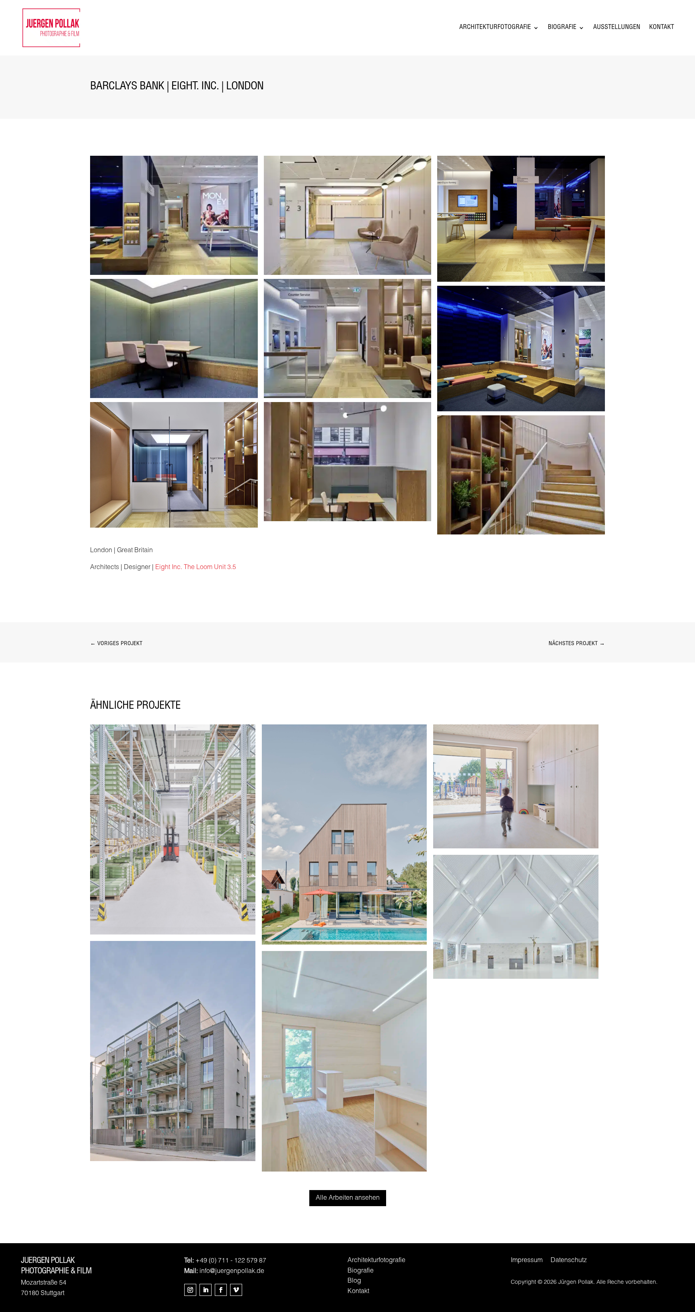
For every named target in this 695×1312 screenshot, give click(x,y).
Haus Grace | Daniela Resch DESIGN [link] (344, 834)
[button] (190, 1290)
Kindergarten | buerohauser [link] (515, 786)
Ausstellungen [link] (616, 28)
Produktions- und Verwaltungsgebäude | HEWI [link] (173, 829)
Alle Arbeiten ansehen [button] (348, 1198)
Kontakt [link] (661, 28)
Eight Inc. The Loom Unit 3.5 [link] (195, 568)
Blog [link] (354, 1281)
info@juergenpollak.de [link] (231, 1272)
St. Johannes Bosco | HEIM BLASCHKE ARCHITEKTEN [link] (515, 916)
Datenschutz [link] (569, 1261)
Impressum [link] (527, 1261)
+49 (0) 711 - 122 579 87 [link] (230, 1261)
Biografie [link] (562, 28)
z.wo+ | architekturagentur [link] (172, 1050)
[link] (174, 275)
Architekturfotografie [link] (495, 28)
